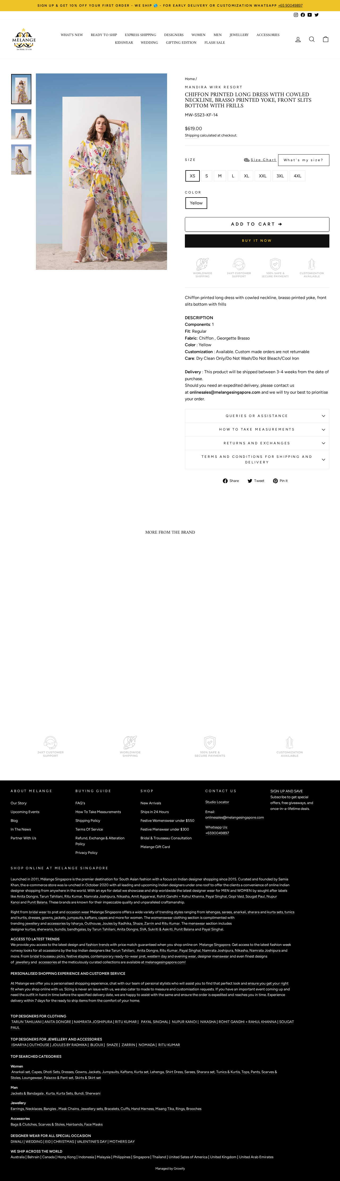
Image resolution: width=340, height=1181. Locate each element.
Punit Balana (184, 929)
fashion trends (98, 944)
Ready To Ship (104, 35)
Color (193, 192)
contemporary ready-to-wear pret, (119, 956)
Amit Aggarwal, (144, 896)
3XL (280, 175)
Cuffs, (126, 1109)
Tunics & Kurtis (228, 1072)
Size (254, 160)
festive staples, (78, 956)
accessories (56, 923)
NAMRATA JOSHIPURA (93, 1022)
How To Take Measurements (257, 429)
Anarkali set (20, 1072)
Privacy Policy (86, 852)
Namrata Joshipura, (218, 950)
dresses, (35, 917)
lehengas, (214, 912)
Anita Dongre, (128, 929)
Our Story (19, 803)
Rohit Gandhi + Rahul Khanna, (181, 896)
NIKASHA (208, 1022)
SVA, (144, 929)
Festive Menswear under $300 (165, 829)
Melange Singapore (214, 944)
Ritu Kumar (73, 896)
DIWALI (17, 1141)
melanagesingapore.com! (165, 962)
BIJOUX (97, 1045)
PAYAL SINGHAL (154, 1022)
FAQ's (80, 803)
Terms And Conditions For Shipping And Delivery (257, 459)
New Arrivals (151, 803)
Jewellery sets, (92, 1109)
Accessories (268, 35)
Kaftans (126, 1072)
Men (218, 35)
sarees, (227, 912)
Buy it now (257, 241)
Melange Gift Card (155, 847)
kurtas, (30, 929)
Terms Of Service (89, 829)
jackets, (60, 917)
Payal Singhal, (217, 896)
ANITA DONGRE (58, 1022)
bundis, (61, 929)
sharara (254, 912)
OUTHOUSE (39, 1045)
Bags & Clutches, (24, 1124)
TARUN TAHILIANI (26, 1022)
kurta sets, (275, 912)
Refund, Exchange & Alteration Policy (100, 841)
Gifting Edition (181, 42)
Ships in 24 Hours (155, 812)
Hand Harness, (143, 1109)
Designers (174, 35)
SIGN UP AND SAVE (286, 791)
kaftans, (91, 917)
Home (190, 79)
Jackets (94, 1072)
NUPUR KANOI (184, 1022)
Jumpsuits (110, 1072)
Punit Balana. (37, 902)
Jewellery (239, 35)
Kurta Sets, (65, 1093)
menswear (197, 923)
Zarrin (149, 923)
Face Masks (93, 1124)
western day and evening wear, (172, 956)
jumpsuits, (76, 917)
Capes (36, 1072)
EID (48, 1141)
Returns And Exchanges (257, 443)
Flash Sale (215, 42)
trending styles (171, 912)
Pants (255, 1072)
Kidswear (124, 42)
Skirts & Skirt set (88, 1077)
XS (192, 175)
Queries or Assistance (257, 416)
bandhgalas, (77, 929)
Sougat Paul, (255, 896)
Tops (245, 1072)
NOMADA (147, 1045)
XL (246, 175)
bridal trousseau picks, (48, 956)
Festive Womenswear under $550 (167, 820)
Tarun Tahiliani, (52, 896)
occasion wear (77, 912)
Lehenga (157, 1072)
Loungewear (32, 1077)
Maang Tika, (165, 1109)
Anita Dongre (27, 896)
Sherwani (92, 1093)
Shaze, (138, 923)
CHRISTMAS (63, 1141)
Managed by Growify (170, 1168)
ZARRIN (128, 1045)
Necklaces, (35, 1109)
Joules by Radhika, (117, 923)
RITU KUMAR (126, 1022)
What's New (72, 35)
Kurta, (50, 1093)
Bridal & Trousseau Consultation (166, 838)
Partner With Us (23, 838)
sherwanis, (46, 929)
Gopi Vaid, (236, 896)
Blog (14, 820)
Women (199, 35)
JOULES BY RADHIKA (70, 1045)
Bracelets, (112, 1109)
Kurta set (141, 1072)
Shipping (192, 135)
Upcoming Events (25, 812)
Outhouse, (93, 923)
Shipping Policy (87, 820)
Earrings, (18, 1109)
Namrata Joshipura (99, 896)
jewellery (32, 923)
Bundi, (79, 1093)
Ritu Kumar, (169, 950)
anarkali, (240, 912)
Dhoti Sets (51, 1072)
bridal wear (38, 912)
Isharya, (77, 923)
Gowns (81, 1072)
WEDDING (34, 1141)
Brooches (193, 1109)
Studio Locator (217, 802)
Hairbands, (75, 1124)
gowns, (48, 917)
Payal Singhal (212, 929)
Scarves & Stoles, (52, 1124)
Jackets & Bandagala (27, 1093)
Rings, (181, 1109)
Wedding (149, 42)
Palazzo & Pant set (58, 1077)
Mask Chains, (69, 1109)
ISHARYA (19, 1045)
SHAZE (112, 1045)
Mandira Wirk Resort (214, 87)
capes (103, 917)
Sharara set (205, 1072)
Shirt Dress (174, 1072)
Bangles (50, 1109)
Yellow (196, 202)
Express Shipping (140, 35)
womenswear (162, 917)
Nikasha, (124, 896)
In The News (21, 829)
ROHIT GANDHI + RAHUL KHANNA (248, 1022)
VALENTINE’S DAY (92, 1141)
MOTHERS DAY (122, 1141)
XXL (262, 175)
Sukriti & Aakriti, (161, 929)
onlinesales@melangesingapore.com (234, 817)
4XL (297, 175)
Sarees (189, 1072)
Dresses (67, 1072)
